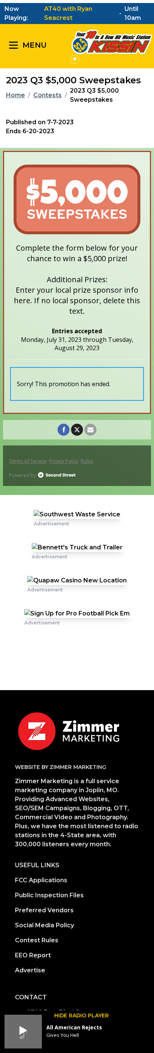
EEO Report (33, 955)
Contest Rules (36, 940)
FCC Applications (41, 880)
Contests (47, 95)
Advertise (30, 970)
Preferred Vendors (44, 910)
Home (15, 95)
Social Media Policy (44, 925)
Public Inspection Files (49, 895)
